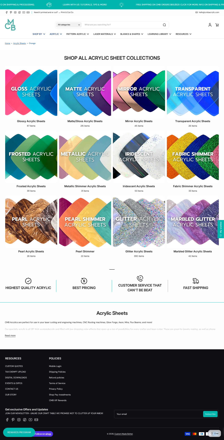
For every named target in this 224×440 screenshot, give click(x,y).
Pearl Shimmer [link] (85, 251)
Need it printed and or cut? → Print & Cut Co (53, 12)
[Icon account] (210, 25)
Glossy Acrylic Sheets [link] (31, 121)
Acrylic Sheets (19, 43)
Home (7, 43)
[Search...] (164, 24)
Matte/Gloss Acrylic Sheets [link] (85, 121)
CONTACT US (11, 388)
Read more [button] (10, 335)
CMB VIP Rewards (57, 400)
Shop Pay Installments (60, 394)
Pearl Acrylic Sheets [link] (31, 251)
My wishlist (220, 227)
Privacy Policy (56, 388)
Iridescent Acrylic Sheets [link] (139, 186)
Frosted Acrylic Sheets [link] (31, 186)
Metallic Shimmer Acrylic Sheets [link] (85, 186)
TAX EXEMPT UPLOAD (15, 371)
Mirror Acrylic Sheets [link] (139, 121)
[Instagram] (15, 12)
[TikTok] (19, 12)
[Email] (28, 12)
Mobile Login (55, 366)
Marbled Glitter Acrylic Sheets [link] (193, 251)
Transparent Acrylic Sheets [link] (192, 121)
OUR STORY (10, 394)
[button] (69, 24)
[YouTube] (24, 12)
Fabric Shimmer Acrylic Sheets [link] (193, 186)
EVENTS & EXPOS (13, 383)
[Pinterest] (11, 12)
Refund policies (56, 377)
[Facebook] (7, 12)
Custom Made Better (123, 434)
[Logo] (10, 25)
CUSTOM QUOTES (14, 366)
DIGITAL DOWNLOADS (16, 377)
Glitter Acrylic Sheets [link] (139, 251)
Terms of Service (57, 383)
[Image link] (31, 97)
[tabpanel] (112, 286)
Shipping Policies (57, 371)
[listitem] (112, 269)
